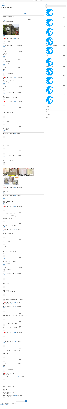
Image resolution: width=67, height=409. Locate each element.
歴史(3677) (47, 111)
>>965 (4, 130)
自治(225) (47, 119)
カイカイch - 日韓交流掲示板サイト (4, 404)
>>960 (5, 83)
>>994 (4, 356)
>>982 (4, 307)
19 (24, 13)
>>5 (3, 18)
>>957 (4, 93)
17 (21, 13)
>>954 (4, 42)
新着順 (46, 4)
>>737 (10, 18)
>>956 (4, 56)
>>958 (4, 64)
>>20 (6, 18)
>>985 (4, 333)
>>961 (4, 89)
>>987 (5, 310)
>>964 (4, 123)
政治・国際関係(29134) (48, 112)
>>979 (4, 254)
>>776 (12, 18)
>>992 (9, 310)
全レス (28, 14)
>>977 (5, 226)
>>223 (9, 18)
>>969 (5, 147)
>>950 (4, 46)
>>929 (4, 70)
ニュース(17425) (48, 114)
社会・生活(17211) (48, 109)
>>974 (4, 209)
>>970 (4, 192)
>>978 (4, 220)
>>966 (4, 147)
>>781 (13, 18)
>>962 (4, 98)
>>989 (7, 310)
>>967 (4, 152)
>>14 (5, 18)
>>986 (4, 310)
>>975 (4, 226)
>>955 (4, 35)
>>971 (4, 203)
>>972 (4, 258)
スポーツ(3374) (47, 117)
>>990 (4, 342)
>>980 (4, 264)
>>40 (7, 18)
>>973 (5, 203)
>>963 (4, 139)
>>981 (5, 254)
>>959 (4, 83)
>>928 (4, 20)
